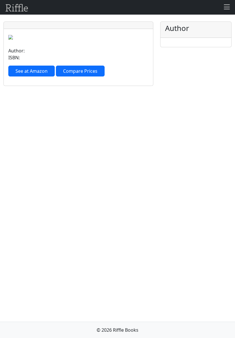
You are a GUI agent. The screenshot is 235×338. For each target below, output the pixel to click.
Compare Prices (80, 71)
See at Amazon (31, 71)
